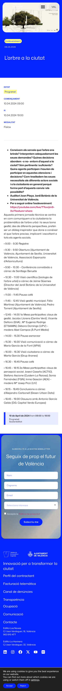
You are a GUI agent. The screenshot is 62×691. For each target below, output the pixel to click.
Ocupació (10, 606)
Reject (23, 685)
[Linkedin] (5, 652)
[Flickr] (43, 652)
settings (35, 679)
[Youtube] (36, 652)
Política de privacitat (29, 513)
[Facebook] (20, 652)
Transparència (13, 599)
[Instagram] (13, 652)
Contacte (10, 622)
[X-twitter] (28, 652)
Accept (9, 685)
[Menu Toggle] (42, 7)
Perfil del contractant (18, 575)
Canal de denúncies (18, 591)
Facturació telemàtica (19, 583)
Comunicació (13, 614)
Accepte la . (24, 513)
